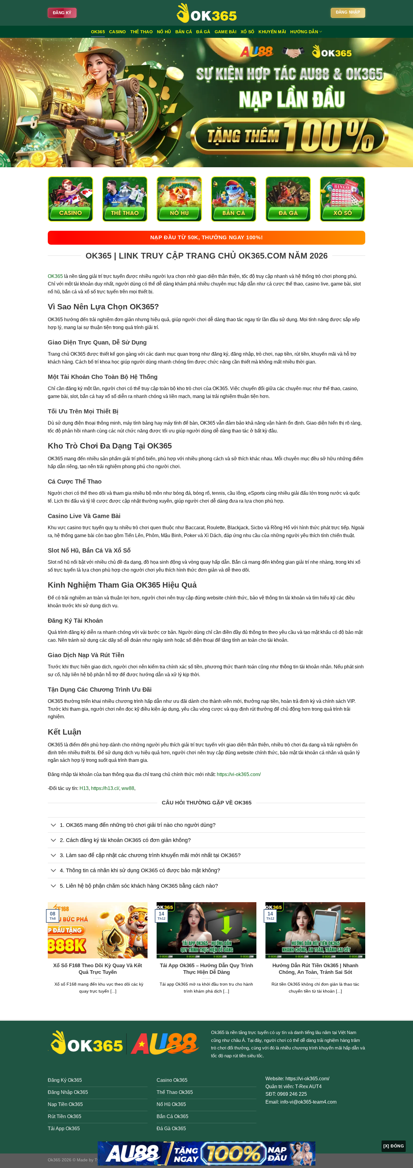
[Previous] (46, 956)
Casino (117, 31)
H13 (84, 788)
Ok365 (217, 1032)
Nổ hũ (164, 31)
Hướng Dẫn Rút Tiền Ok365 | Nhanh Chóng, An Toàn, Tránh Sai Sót (315, 969)
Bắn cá (183, 31)
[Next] (366, 956)
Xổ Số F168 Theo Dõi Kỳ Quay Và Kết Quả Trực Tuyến (97, 969)
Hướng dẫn (304, 31)
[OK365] (206, 13)
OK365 (98, 31)
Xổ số (247, 31)
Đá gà (203, 31)
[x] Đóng (393, 1146)
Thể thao (141, 31)
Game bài (225, 31)
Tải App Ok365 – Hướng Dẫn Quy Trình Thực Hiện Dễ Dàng (206, 969)
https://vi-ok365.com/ (239, 774)
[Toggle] (54, 825)
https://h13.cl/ (105, 788)
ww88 (128, 788)
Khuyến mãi (272, 31)
